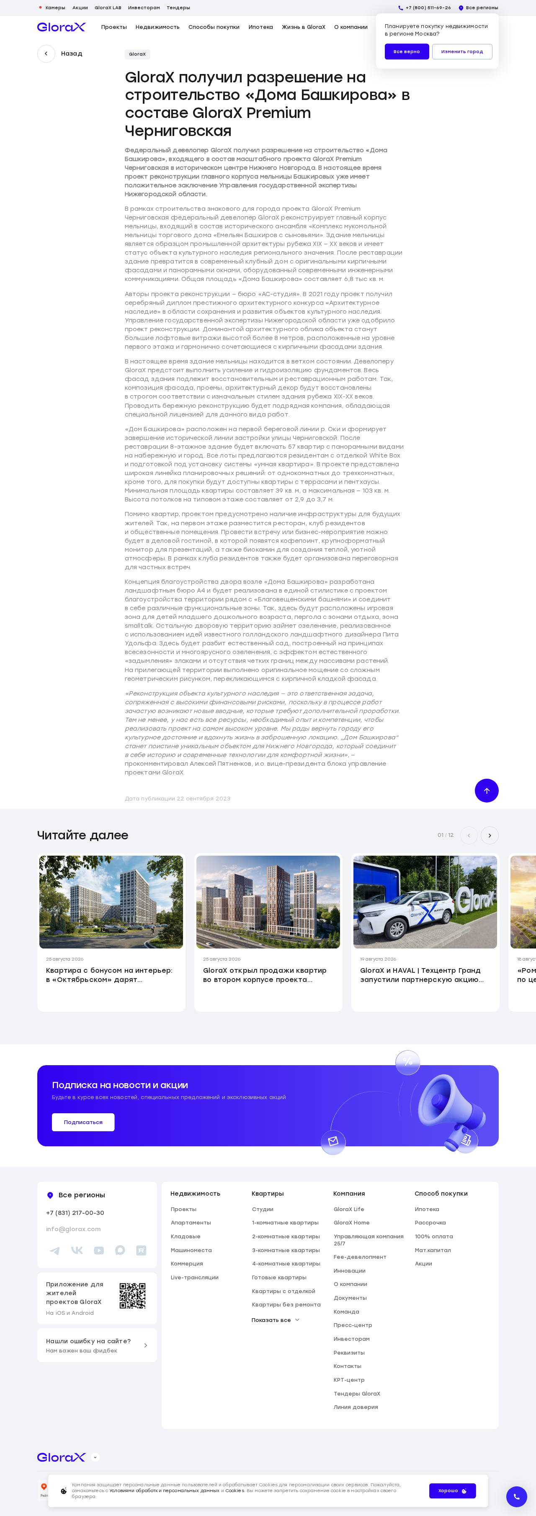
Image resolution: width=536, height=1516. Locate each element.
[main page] (61, 27)
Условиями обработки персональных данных (164, 1490)
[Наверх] (487, 791)
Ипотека (261, 27)
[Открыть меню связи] (516, 1496)
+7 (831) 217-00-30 (75, 1213)
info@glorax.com (73, 1229)
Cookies (234, 1490)
